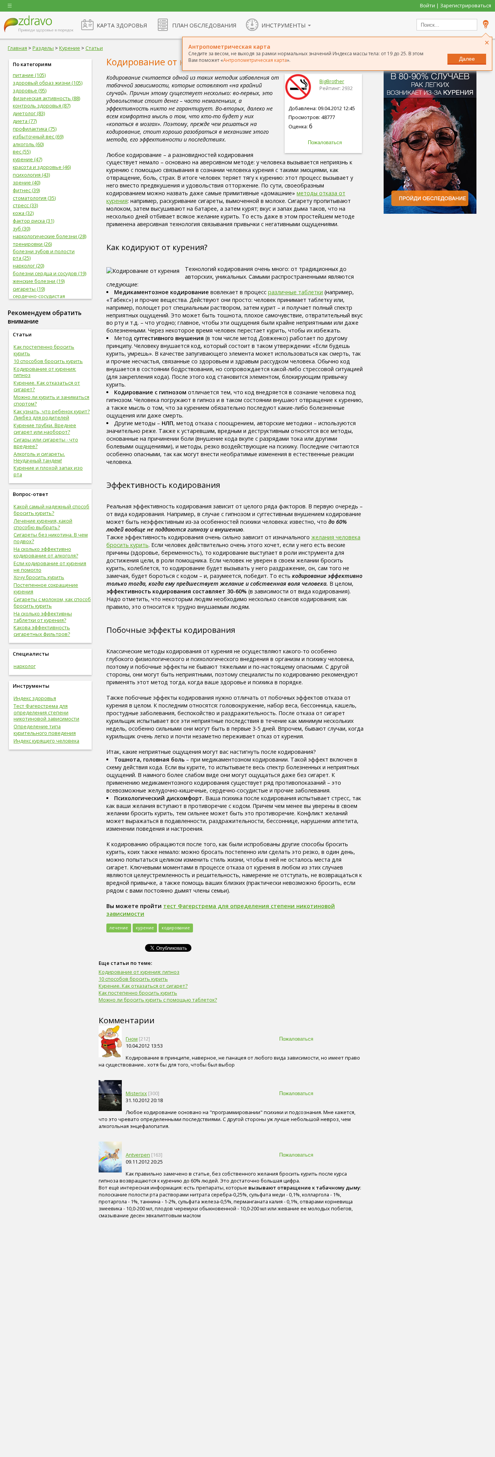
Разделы (43, 47)
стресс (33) (25, 205)
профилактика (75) (34, 128)
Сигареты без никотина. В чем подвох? (51, 538)
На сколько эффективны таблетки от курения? (43, 617)
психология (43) (31, 174)
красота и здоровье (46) (42, 167)
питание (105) (29, 75)
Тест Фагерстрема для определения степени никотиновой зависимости (46, 712)
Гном (132, 1038)
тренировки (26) (32, 243)
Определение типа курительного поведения (45, 729)
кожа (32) (23, 213)
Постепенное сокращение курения (46, 588)
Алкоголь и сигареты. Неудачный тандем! (39, 457)
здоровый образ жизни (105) (47, 82)
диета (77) (25, 121)
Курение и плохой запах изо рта (48, 471)
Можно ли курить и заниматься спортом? (51, 400)
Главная (17, 47)
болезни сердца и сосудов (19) (49, 273)
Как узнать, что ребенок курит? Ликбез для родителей (52, 414)
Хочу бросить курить (39, 577)
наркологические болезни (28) (49, 236)
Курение (69, 47)
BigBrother (331, 81)
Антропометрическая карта (255, 60)
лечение (118, 927)
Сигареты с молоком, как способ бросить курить (52, 602)
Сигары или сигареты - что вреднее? (46, 443)
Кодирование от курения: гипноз (45, 372)
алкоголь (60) (28, 144)
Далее (467, 59)
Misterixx (136, 1093)
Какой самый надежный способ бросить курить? (51, 509)
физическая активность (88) (46, 98)
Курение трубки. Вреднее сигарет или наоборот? (45, 428)
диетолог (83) (29, 113)
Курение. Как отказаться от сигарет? (47, 386)
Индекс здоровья (35, 698)
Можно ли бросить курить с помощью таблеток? (158, 999)
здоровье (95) (29, 90)
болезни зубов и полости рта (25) (44, 254)
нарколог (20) (28, 265)
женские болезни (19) (39, 281)
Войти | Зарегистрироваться (455, 5)
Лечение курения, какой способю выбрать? (43, 524)
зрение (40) (26, 182)
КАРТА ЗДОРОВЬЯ (122, 25)
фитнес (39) (26, 190)
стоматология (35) (34, 197)
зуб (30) (21, 228)
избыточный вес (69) (38, 136)
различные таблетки (295, 292)
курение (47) (27, 159)
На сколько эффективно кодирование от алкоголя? (46, 552)
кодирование (176, 927)
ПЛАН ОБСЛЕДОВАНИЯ (204, 25)
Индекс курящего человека (46, 740)
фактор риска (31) (33, 220)
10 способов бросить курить (48, 361)
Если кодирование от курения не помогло (50, 566)
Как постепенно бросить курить (44, 350)
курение (145, 927)
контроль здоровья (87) (41, 105)
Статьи (94, 47)
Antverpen (138, 1154)
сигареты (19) (29, 288)
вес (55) (22, 151)
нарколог (25, 666)
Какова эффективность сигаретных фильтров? (42, 630)
